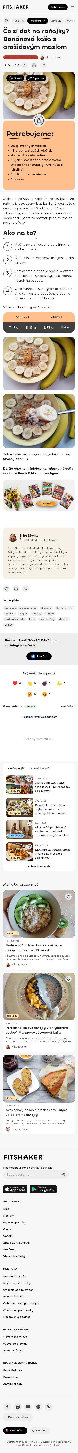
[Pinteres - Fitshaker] (49, 1407)
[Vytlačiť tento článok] (34, 65)
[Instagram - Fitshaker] (18, 1407)
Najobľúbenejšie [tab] (40, 768)
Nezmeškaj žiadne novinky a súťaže (27, 1167)
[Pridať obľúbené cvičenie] (24, 65)
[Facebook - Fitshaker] (7, 1407)
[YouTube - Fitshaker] (28, 1407)
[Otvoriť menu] (72, 7)
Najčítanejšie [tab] (17, 768)
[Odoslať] (64, 1175)
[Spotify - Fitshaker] (38, 1407)
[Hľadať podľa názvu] (6, 21)
